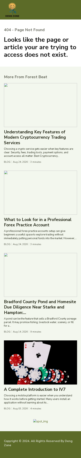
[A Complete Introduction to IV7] (40, 362)
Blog (7, 162)
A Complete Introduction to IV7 (35, 389)
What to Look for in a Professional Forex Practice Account (38, 222)
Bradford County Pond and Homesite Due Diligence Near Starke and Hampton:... (40, 307)
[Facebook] (6, 452)
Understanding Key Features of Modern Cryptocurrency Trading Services (35, 137)
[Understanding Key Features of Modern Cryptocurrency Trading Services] (40, 105)
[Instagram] (12, 452)
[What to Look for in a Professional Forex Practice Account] (40, 193)
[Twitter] (18, 452)
